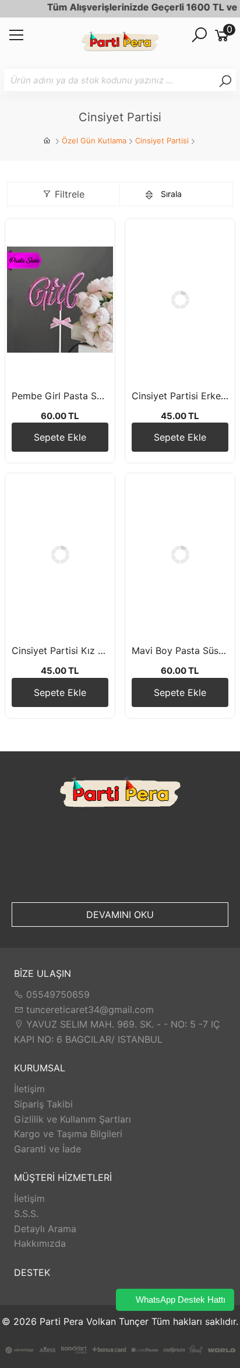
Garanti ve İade (47, 1149)
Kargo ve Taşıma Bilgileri (68, 1134)
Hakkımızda (40, 1243)
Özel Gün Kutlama (94, 140)
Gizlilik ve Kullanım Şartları (72, 1119)
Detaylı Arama (45, 1229)
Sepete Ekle (60, 437)
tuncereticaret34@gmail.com (88, 1009)
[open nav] (16, 38)
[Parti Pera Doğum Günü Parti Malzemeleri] (120, 43)
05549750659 (56, 994)
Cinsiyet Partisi (162, 140)
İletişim (29, 1089)
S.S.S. (26, 1213)
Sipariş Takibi (43, 1104)
